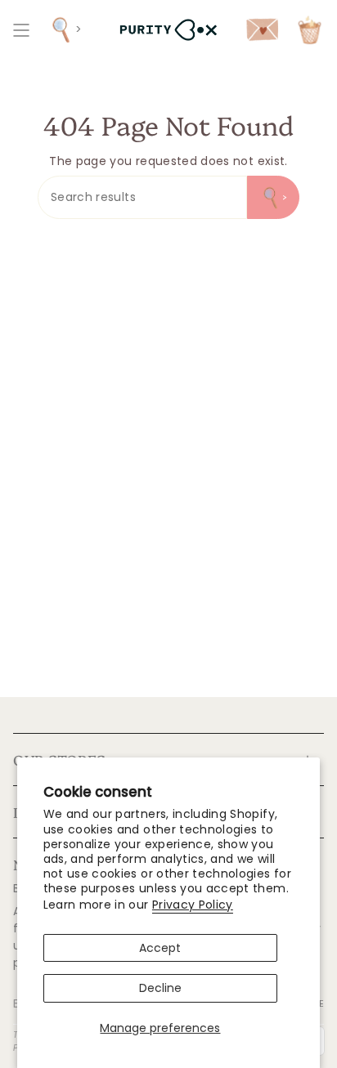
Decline (160, 988)
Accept (160, 948)
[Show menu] (21, 29)
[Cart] (309, 29)
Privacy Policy (192, 904)
